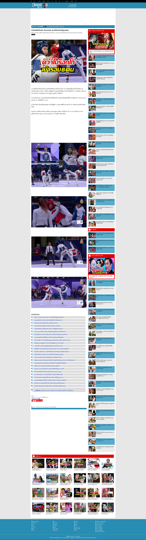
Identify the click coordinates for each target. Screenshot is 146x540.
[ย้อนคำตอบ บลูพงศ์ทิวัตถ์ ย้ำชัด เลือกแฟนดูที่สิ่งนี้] (92, 412)
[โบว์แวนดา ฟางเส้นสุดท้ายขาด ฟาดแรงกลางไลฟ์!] (66, 507)
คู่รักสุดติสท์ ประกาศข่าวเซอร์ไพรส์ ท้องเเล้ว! (50, 498)
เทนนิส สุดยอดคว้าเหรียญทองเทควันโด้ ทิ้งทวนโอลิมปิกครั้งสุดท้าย (50, 363)
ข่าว (33, 524)
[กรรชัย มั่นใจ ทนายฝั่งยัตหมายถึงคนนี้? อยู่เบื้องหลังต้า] (92, 101)
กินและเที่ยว (56, 528)
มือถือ (55, 527)
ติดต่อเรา (94, 537)
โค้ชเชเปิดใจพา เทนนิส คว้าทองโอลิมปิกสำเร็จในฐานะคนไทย (48, 354)
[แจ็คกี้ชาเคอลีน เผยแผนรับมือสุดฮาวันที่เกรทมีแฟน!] (66, 463)
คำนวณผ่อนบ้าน (99, 525)
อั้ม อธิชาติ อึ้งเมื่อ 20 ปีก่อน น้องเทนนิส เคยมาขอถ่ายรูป (47, 371)
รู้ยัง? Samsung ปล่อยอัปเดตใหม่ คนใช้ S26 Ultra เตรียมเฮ (37, 498)
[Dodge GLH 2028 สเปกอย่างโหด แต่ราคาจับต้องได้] (38, 507)
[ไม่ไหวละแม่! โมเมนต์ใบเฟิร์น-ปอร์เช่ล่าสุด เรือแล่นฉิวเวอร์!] (92, 398)
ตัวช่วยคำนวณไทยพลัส (100, 531)
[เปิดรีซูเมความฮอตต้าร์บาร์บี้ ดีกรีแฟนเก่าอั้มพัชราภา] (92, 427)
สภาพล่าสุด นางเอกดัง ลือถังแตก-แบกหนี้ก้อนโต (79, 513)
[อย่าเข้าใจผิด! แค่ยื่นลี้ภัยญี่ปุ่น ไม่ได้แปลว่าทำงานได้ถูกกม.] (94, 463)
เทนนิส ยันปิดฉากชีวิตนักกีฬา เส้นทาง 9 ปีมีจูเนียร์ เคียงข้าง (48, 328)
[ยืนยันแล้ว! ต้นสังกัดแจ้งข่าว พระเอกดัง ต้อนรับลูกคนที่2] (94, 507)
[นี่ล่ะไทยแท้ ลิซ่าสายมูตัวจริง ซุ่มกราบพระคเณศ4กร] (92, 290)
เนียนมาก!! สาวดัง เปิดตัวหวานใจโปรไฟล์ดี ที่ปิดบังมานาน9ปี (49, 368)
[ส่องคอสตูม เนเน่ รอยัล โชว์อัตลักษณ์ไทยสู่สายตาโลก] (92, 384)
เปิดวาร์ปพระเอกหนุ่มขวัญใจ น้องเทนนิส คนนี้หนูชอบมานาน (48, 377)
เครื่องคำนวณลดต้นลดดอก (101, 521)
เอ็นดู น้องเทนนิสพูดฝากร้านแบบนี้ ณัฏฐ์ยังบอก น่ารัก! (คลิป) (49, 343)
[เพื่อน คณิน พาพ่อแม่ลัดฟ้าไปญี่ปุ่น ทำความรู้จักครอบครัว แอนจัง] (92, 319)
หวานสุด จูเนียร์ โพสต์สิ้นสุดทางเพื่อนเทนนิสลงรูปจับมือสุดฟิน (49, 337)
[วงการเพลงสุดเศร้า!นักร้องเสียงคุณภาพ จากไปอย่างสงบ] (94, 478)
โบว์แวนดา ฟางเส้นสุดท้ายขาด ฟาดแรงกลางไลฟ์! (65, 513)
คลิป (33, 525)
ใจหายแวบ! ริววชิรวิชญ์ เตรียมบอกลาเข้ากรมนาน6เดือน (79, 469)
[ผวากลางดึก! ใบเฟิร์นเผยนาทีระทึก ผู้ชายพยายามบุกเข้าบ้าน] (92, 72)
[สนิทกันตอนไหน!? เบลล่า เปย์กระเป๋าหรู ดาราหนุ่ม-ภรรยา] (92, 441)
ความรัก (76, 521)
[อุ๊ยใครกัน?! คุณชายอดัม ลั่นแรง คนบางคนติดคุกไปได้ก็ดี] (92, 65)
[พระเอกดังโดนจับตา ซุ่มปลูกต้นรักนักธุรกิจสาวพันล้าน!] (92, 448)
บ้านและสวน (77, 527)
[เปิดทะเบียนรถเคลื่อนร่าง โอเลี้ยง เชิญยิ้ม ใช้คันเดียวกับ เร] (92, 108)
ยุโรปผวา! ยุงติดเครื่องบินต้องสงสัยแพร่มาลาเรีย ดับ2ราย (51, 484)
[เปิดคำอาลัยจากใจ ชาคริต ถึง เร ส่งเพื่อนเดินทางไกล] (92, 173)
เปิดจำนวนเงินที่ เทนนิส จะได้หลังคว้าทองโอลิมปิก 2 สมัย (48, 357)
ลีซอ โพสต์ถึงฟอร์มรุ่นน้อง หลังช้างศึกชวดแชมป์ (107, 513)
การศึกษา (71, 1)
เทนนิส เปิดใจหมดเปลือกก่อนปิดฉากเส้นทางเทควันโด (47, 326)
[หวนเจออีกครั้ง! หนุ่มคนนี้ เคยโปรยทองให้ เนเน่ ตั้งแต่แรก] (92, 311)
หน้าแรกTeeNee (35, 32)
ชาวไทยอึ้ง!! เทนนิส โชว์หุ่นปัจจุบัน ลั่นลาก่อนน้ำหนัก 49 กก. (48, 346)
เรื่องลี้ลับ (55, 525)
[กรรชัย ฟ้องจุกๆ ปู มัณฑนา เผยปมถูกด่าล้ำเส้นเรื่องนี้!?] (92, 86)
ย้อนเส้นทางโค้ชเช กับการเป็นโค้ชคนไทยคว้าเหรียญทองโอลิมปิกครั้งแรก (51, 351)
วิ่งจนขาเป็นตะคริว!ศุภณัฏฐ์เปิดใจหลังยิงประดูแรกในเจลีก (52, 469)
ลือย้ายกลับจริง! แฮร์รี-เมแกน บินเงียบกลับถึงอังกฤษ (37, 484)
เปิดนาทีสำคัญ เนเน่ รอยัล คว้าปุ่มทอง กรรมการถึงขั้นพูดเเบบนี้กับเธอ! (104, 186)
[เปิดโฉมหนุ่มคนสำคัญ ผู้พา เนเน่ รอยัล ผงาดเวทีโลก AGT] (92, 376)
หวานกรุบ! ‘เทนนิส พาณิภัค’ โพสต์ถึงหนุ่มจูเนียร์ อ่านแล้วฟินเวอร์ (49, 331)
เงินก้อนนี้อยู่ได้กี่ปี (99, 530)
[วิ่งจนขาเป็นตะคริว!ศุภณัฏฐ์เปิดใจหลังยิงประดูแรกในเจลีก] (92, 235)
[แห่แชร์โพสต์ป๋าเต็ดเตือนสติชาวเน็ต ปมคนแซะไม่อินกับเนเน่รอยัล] (92, 58)
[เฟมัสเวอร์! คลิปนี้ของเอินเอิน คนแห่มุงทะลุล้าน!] (92, 405)
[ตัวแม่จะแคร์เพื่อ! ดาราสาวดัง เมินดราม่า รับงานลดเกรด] (94, 492)
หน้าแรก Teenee (35, 521)
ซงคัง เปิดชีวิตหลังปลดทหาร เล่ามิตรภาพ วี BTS (52, 513)
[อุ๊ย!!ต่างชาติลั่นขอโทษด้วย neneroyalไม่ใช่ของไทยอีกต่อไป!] (108, 492)
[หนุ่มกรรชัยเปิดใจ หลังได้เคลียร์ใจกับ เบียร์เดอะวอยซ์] (92, 216)
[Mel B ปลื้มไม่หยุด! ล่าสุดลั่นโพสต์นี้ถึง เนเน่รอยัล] (92, 348)
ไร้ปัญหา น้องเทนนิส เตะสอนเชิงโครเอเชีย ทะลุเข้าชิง (46, 366)
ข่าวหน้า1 (39, 1)
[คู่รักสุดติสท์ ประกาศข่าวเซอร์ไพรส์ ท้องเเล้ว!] (52, 492)
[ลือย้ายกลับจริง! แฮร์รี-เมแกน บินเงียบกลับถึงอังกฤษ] (38, 478)
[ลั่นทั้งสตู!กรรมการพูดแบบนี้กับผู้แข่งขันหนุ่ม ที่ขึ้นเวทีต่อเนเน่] (92, 79)
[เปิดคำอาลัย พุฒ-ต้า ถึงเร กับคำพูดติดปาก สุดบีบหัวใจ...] (92, 130)
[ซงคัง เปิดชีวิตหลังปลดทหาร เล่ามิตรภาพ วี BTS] (52, 507)
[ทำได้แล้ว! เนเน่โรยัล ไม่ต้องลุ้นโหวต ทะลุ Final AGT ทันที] (92, 391)
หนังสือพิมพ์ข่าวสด (45, 397)
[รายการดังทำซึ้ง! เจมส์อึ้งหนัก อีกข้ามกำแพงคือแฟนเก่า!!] (101, 266)
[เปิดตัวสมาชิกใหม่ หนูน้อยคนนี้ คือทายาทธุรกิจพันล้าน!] (92, 340)
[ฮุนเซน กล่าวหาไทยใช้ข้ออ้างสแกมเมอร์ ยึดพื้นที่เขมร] (108, 463)
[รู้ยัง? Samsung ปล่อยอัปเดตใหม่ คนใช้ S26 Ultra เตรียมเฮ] (38, 492)
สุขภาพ (34, 530)
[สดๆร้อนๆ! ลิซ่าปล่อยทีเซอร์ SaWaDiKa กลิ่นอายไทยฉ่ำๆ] (92, 304)
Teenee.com (77, 536)
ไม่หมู (56, 1)
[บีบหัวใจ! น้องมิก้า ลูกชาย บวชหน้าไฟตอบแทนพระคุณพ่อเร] (92, 362)
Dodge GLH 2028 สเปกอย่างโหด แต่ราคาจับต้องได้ (37, 513)
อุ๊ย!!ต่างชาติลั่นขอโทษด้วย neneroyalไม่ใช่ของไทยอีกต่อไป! (108, 498)
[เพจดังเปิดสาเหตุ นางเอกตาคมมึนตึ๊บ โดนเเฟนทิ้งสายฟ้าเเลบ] (92, 202)
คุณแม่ (76, 524)
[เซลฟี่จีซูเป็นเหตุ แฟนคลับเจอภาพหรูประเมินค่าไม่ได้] (92, 369)
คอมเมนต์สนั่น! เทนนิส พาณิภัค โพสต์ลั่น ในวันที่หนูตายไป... (48, 320)
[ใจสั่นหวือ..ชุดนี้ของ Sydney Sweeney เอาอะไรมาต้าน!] (92, 434)
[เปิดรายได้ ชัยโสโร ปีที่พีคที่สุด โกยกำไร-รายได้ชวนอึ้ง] (92, 209)
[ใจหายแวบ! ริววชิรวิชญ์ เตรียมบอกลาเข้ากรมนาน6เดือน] (80, 463)
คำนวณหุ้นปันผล (99, 527)
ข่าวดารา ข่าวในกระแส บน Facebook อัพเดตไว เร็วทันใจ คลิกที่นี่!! (44, 407)
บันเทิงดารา (35, 522)
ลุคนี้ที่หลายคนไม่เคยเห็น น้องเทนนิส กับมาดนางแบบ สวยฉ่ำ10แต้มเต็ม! (51, 348)
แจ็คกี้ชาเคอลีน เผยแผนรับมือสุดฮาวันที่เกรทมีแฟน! (66, 469)
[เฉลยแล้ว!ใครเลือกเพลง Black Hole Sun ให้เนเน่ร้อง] (92, 94)
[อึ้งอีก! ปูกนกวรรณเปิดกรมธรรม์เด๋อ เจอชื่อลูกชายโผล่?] (92, 144)
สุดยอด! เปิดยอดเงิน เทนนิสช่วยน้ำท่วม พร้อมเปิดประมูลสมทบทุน (49, 386)
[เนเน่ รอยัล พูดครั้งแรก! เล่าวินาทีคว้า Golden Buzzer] (92, 180)
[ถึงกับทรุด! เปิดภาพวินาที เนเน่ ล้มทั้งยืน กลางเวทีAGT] (92, 137)
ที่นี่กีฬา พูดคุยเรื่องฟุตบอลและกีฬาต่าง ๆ (47, 32)
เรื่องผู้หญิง (55, 530)
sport (57, 32)
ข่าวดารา (34, 1)
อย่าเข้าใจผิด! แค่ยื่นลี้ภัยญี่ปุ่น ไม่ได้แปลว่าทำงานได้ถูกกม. (94, 469)
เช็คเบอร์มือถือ (77, 528)
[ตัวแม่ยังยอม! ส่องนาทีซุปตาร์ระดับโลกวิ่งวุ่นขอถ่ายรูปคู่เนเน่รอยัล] (92, 166)
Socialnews (67, 1)
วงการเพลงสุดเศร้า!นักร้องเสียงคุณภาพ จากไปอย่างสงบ (93, 484)
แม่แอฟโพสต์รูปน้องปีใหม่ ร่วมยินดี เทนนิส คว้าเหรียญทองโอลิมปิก (50, 380)
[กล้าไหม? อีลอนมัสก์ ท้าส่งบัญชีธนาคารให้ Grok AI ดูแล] (80, 478)
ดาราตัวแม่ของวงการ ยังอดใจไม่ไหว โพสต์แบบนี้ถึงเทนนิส (48, 374)
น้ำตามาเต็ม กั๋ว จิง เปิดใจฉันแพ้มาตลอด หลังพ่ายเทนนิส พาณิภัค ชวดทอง (52, 340)
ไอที (75, 525)
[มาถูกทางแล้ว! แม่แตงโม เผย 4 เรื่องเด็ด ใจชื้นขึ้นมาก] (92, 195)
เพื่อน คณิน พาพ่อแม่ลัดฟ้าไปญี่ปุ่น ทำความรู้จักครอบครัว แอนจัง (103, 317)
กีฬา (52, 1)
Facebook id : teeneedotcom (75, 537)
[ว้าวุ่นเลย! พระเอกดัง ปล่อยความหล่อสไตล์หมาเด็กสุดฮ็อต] (92, 283)
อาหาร (59, 1)
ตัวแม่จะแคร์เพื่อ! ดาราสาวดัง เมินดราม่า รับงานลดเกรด (93, 498)
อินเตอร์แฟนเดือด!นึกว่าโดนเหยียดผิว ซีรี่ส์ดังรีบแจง (37, 469)
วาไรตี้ (34, 527)
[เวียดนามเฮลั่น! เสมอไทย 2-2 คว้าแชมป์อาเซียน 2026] (92, 249)
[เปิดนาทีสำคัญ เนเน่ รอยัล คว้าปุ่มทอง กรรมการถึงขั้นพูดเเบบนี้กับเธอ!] (92, 187)
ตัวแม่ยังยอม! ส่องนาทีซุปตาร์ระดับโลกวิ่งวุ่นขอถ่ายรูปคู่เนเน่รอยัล (105, 164)
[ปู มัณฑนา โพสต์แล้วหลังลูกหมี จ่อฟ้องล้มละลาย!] (92, 151)
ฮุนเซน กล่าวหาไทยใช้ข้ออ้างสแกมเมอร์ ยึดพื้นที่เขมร (107, 469)
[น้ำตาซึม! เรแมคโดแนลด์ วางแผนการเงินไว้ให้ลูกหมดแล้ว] (92, 159)
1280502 (45, 26)
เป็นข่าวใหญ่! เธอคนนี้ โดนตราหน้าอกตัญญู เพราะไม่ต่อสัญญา (80, 498)
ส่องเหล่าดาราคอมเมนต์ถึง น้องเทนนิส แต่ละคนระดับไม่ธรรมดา (49, 383)
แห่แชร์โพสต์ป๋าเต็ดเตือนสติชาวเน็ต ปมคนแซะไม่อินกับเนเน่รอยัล (105, 56)
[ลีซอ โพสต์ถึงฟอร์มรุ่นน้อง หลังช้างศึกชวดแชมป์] (92, 242)
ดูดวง (76, 530)
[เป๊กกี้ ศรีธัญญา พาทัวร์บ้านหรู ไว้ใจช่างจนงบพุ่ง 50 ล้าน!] (92, 333)
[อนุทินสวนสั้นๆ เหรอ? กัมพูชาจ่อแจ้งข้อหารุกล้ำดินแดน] (66, 478)
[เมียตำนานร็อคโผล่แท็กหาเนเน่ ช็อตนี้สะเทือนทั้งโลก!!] (101, 41)
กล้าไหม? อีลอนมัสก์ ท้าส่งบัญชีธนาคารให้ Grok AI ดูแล (80, 484)
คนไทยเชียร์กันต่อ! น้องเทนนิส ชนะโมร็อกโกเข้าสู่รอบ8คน (70, 32)
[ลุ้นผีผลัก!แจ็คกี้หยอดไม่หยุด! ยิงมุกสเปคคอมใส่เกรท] (92, 355)
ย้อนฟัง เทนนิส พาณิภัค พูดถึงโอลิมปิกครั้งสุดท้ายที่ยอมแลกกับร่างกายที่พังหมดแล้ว (54, 360)
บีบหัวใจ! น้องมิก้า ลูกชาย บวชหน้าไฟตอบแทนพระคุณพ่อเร (104, 361)
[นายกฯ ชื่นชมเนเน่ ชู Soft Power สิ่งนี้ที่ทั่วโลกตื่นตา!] (92, 115)
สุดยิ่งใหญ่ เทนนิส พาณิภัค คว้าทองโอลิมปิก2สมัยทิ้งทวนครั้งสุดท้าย (53, 390)
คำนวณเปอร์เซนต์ (99, 524)
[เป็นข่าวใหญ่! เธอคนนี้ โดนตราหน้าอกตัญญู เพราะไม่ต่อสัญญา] (80, 492)
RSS (91, 537)
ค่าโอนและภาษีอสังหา (100, 522)
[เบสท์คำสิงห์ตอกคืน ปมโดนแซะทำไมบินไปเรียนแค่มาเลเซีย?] (108, 478)
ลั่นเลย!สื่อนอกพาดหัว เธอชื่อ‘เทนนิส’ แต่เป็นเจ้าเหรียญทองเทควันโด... (51, 334)
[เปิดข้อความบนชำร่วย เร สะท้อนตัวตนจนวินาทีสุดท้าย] (92, 326)
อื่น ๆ (76, 1)
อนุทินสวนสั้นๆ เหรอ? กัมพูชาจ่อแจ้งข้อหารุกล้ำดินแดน (65, 484)
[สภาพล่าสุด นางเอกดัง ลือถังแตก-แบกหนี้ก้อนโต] (80, 507)
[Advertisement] (73, 16)
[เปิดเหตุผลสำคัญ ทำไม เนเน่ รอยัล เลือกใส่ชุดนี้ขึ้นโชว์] (92, 123)
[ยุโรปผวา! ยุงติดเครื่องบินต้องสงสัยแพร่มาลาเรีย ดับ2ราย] (52, 478)
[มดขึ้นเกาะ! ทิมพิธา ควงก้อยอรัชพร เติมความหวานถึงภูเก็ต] (92, 420)
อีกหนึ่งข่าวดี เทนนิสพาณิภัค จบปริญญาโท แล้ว (45, 323)
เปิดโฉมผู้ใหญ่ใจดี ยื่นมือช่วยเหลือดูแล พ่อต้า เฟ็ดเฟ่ (65, 498)
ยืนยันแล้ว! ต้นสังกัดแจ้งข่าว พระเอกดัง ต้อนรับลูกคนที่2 (93, 513)
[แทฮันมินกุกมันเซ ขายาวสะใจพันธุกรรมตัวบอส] (92, 297)
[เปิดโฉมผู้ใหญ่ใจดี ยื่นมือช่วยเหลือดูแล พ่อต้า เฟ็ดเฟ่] (66, 492)
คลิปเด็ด (43, 1)
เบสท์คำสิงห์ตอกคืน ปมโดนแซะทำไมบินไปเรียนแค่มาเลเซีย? (107, 484)
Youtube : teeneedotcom (55, 537)
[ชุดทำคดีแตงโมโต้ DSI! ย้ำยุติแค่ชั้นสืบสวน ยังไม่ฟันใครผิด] (92, 223)
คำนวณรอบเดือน (99, 528)
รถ (62, 1)
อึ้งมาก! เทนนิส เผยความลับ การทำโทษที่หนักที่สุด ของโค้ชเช (49, 317)
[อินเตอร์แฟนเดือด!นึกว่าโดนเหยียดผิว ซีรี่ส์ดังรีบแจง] (38, 463)
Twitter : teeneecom (85, 537)
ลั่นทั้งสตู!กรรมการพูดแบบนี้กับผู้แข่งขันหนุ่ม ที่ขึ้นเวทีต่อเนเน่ (104, 78)
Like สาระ (48, 1)
